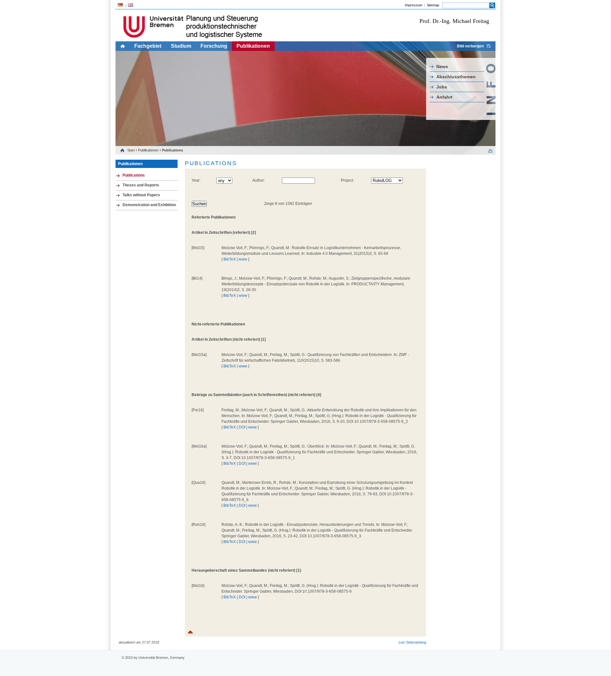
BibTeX (229, 259)
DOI (242, 427)
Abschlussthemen (456, 76)
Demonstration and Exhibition (149, 205)
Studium (181, 46)
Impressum (413, 5)
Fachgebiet (147, 46)
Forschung (213, 46)
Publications (134, 175)
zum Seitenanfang (412, 642)
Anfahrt (444, 97)
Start (131, 150)
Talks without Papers (141, 195)
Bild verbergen (470, 46)
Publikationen (253, 46)
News (442, 66)
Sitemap (433, 5)
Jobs (441, 86)
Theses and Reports (141, 185)
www (243, 259)
